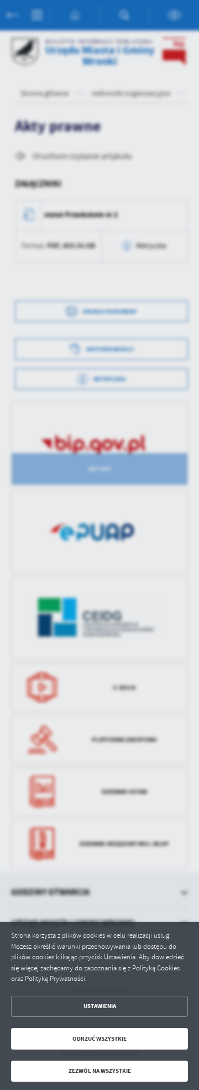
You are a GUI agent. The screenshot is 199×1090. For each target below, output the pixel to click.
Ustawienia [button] (99, 1006)
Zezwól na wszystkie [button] (100, 1071)
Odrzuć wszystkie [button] (99, 1039)
